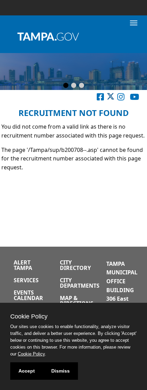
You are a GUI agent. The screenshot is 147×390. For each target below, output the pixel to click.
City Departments (79, 282)
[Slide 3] (81, 86)
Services (26, 280)
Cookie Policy (31, 353)
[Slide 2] (73, 86)
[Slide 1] (66, 86)
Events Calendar (28, 295)
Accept (26, 371)
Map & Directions (76, 300)
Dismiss (60, 371)
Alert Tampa (23, 265)
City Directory (75, 265)
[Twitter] (111, 98)
